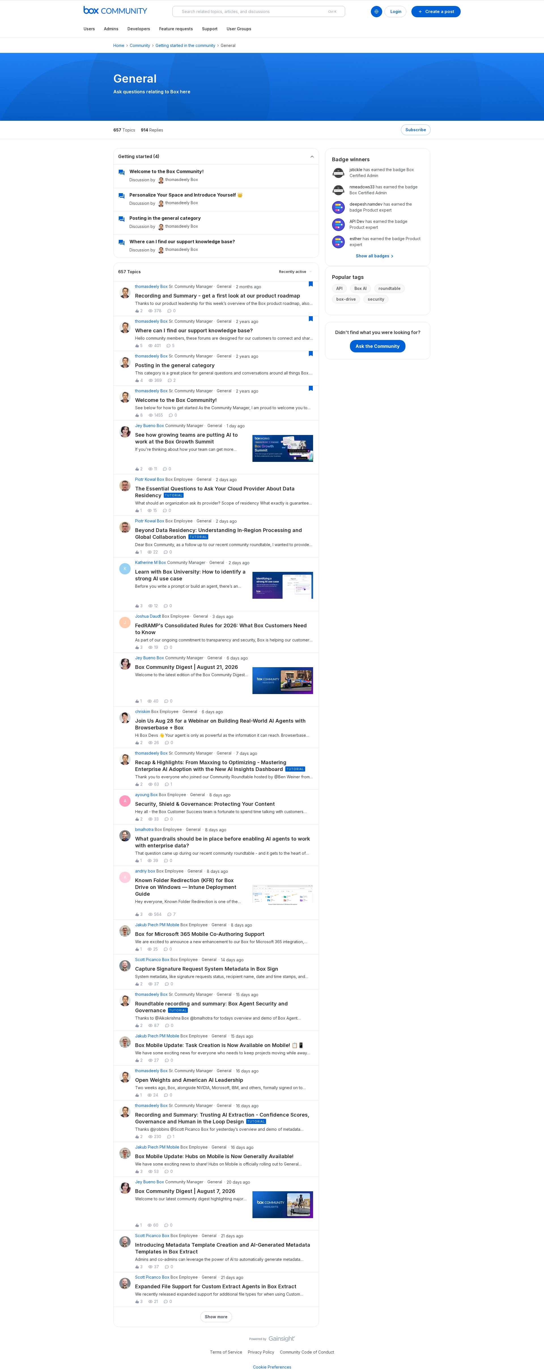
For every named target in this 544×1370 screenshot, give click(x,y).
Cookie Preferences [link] (272, 1367)
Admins (111, 28)
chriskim (142, 711)
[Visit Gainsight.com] (272, 1340)
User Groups (239, 28)
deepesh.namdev (366, 204)
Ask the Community (378, 346)
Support (210, 28)
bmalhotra (144, 829)
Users (89, 28)
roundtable (390, 288)
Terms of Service (226, 1352)
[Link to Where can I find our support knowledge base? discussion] (121, 242)
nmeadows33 (362, 186)
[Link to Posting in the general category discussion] (121, 219)
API (339, 288)
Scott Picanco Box (152, 959)
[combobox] (259, 11)
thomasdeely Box (181, 179)
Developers (139, 28)
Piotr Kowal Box (149, 479)
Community (140, 45)
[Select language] (376, 11)
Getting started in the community (185, 45)
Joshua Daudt (148, 616)
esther (356, 238)
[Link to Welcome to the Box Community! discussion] (121, 172)
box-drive (346, 299)
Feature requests (176, 28)
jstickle (356, 169)
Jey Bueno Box (149, 425)
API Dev (357, 221)
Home (118, 45)
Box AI (360, 288)
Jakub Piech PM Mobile (157, 924)
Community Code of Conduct (307, 1352)
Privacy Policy (261, 1352)
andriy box (145, 871)
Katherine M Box (150, 562)
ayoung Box (146, 794)
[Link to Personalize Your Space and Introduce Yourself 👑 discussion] (121, 196)
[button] (436, 11)
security (376, 299)
